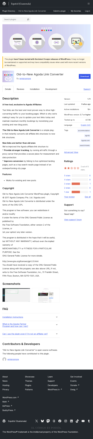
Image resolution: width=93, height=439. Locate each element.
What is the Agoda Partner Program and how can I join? (15, 325)
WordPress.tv (55, 389)
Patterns (29, 389)
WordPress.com (10, 397)
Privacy (5, 389)
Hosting (5, 385)
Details (8, 89)
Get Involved (76, 376)
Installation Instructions (12, 317)
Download (84, 76)
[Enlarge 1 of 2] (27, 291)
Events (73, 381)
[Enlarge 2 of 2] (56, 291)
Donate (74, 385)
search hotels (85, 145)
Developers (53, 385)
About (5, 376)
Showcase (29, 376)
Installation (35, 89)
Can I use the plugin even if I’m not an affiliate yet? (25, 334)
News (5, 381)
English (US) (86, 125)
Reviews (20, 89)
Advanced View (71, 152)
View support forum (73, 219)
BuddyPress (9, 410)
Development (51, 89)
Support (87, 89)
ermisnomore (25, 78)
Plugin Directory (8, 11)
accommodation (84, 130)
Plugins (28, 385)
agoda (87, 135)
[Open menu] (89, 3)
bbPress (7, 406)
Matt (5, 401)
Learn (50, 376)
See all (88, 197)
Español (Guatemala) (17, 421)
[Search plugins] (28, 19)
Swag (74, 389)
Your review (69, 197)
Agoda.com (85, 140)
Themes (28, 381)
